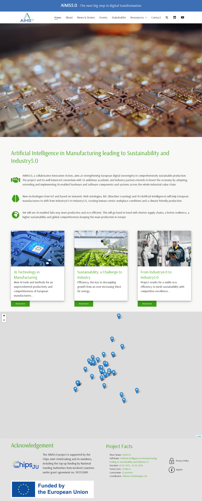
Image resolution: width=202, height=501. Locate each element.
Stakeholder (119, 17)
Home (57, 17)
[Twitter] (167, 17)
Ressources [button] (137, 17)
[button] (4, 315)
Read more (20, 303)
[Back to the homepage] (26, 17)
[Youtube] (183, 17)
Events (103, 17)
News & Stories (86, 17)
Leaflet (199, 436)
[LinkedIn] (174, 17)
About (69, 17)
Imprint (179, 469)
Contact (156, 17)
